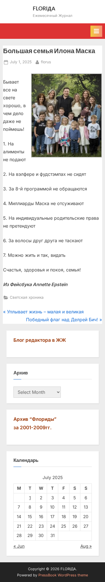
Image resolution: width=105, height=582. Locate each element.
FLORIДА (44, 8)
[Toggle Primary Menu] (96, 31)
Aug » (86, 546)
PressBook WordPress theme (63, 575)
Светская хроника (27, 297)
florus (46, 61)
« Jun (19, 546)
